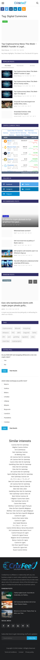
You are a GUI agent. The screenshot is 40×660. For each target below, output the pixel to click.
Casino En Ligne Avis (20, 547)
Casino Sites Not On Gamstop (20, 462)
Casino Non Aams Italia (20, 518)
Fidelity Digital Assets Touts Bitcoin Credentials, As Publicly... (24, 594)
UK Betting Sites (20, 455)
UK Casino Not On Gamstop (20, 472)
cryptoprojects (16, 341)
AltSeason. (6, 333)
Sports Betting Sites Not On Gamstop (20, 474)
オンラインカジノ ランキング (20, 479)
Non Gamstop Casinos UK (20, 477)
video (32, 337)
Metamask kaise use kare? (22, 230)
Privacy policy (29, 652)
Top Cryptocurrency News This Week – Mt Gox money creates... (26, 82)
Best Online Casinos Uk (20, 496)
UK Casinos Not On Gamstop (20, 457)
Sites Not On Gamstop (20, 467)
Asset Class (6, 341)
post (9, 337)
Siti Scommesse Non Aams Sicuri (20, 530)
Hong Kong (26, 328)
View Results (13, 371)
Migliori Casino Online (20, 447)
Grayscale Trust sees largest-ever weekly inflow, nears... (24, 103)
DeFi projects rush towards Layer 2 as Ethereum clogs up (26, 252)
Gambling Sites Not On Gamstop (20, 464)
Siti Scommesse (20, 450)
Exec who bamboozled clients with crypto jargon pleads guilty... (17, 304)
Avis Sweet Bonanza (20, 523)
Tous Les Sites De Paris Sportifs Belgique (20, 513)
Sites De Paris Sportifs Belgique (20, 508)
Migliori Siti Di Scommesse (20, 538)
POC (13, 333)
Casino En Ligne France (20, 535)
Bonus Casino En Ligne (20, 540)
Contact (21, 652)
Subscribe (31, 638)
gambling (16, 337)
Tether (34, 333)
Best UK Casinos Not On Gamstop (20, 481)
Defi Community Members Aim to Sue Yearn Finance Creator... (25, 603)
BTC (4, 337)
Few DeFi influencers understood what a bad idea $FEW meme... (26, 262)
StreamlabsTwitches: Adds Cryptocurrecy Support (22, 113)
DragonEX (26, 333)
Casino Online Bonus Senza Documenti (20, 528)
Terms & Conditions (11, 652)
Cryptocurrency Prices (27, 172)
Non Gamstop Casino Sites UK (20, 486)
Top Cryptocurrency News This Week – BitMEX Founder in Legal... (19, 45)
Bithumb (17, 328)
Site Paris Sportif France (20, 545)
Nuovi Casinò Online (20, 550)
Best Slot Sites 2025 (20, 489)
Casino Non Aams (20, 503)
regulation (25, 337)
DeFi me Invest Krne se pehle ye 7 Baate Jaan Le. (24, 242)
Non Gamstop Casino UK (20, 501)
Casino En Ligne (20, 516)
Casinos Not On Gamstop (20, 445)
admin (15, 106)
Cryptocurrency (7, 328)
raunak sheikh (17, 116)
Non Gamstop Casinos (20, 452)
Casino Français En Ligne (20, 533)
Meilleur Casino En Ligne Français (20, 506)
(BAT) (19, 333)
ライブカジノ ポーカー (20, 525)
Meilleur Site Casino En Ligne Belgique (20, 511)
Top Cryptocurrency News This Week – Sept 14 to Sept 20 (26, 93)
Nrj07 (4, 225)
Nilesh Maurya (5, 50)
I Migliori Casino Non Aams (20, 499)
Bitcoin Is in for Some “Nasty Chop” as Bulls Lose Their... (25, 612)
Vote (4, 371)
